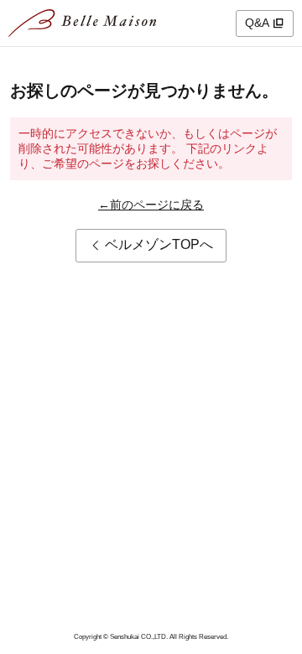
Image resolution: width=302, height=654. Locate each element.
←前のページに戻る (151, 204)
